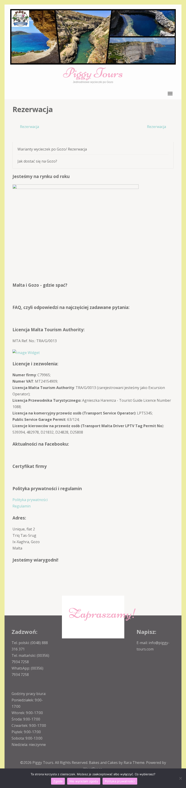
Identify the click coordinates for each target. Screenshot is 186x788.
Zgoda (57, 781)
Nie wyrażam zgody (83, 781)
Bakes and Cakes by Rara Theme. (117, 762)
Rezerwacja (29, 126)
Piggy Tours (93, 73)
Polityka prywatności (30, 499)
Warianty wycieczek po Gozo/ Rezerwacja (52, 149)
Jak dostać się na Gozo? (37, 161)
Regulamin (21, 506)
